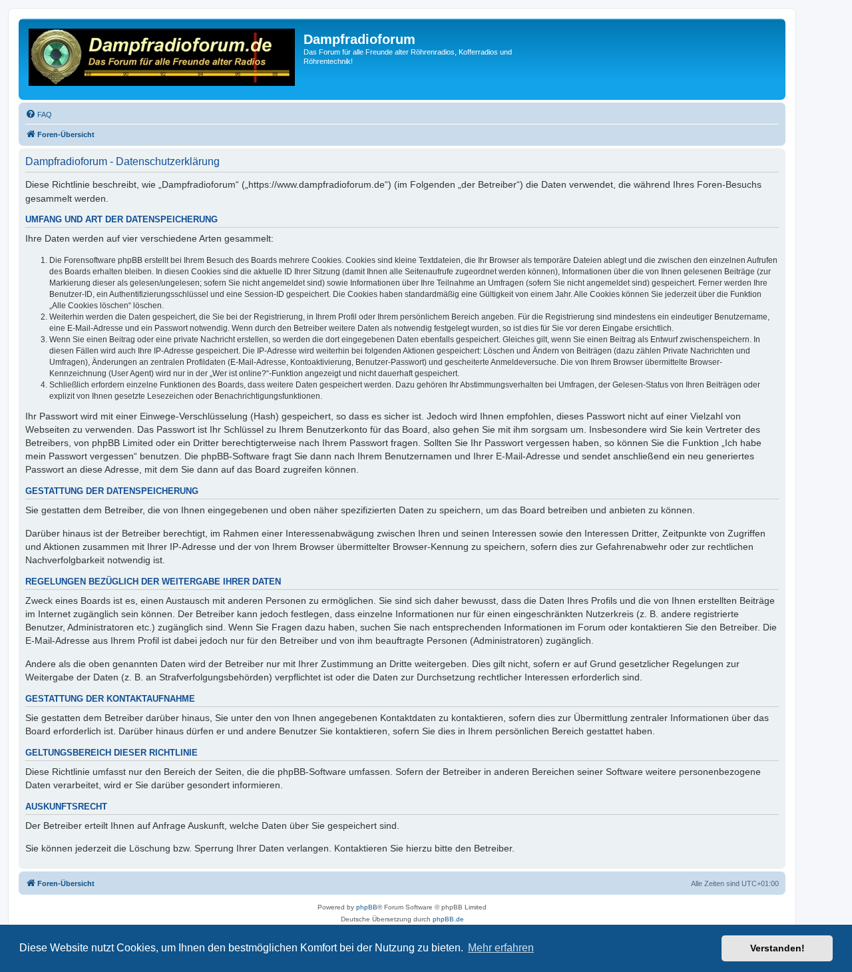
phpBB (366, 907)
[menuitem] (38, 114)
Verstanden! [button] (777, 948)
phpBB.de (448, 919)
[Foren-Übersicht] (163, 59)
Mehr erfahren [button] (501, 947)
